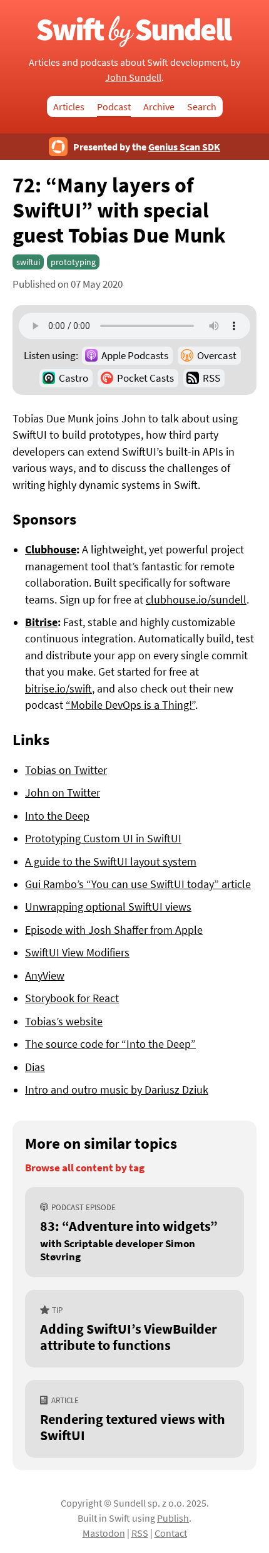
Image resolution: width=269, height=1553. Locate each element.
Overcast (216, 355)
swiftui (28, 262)
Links (31, 739)
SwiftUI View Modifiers (77, 953)
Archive (159, 106)
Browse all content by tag (85, 1168)
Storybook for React (72, 998)
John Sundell (133, 77)
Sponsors (44, 519)
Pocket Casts (145, 378)
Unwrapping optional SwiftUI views (108, 907)
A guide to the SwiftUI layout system (110, 862)
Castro (73, 378)
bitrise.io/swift (58, 689)
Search (201, 106)
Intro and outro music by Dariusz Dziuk (116, 1090)
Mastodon (104, 1533)
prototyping (73, 262)
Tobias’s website (64, 1021)
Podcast (114, 106)
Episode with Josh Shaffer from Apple (114, 930)
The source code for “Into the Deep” (110, 1044)
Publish (173, 1518)
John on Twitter (62, 793)
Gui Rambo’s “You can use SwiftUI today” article (138, 884)
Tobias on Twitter (66, 770)
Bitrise (41, 622)
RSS (211, 378)
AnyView (44, 976)
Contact (171, 1533)
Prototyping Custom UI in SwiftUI (103, 838)
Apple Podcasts (134, 355)
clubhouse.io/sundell (196, 600)
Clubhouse (50, 550)
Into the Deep (57, 816)
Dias (35, 1067)
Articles (68, 106)
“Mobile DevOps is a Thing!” (130, 705)
